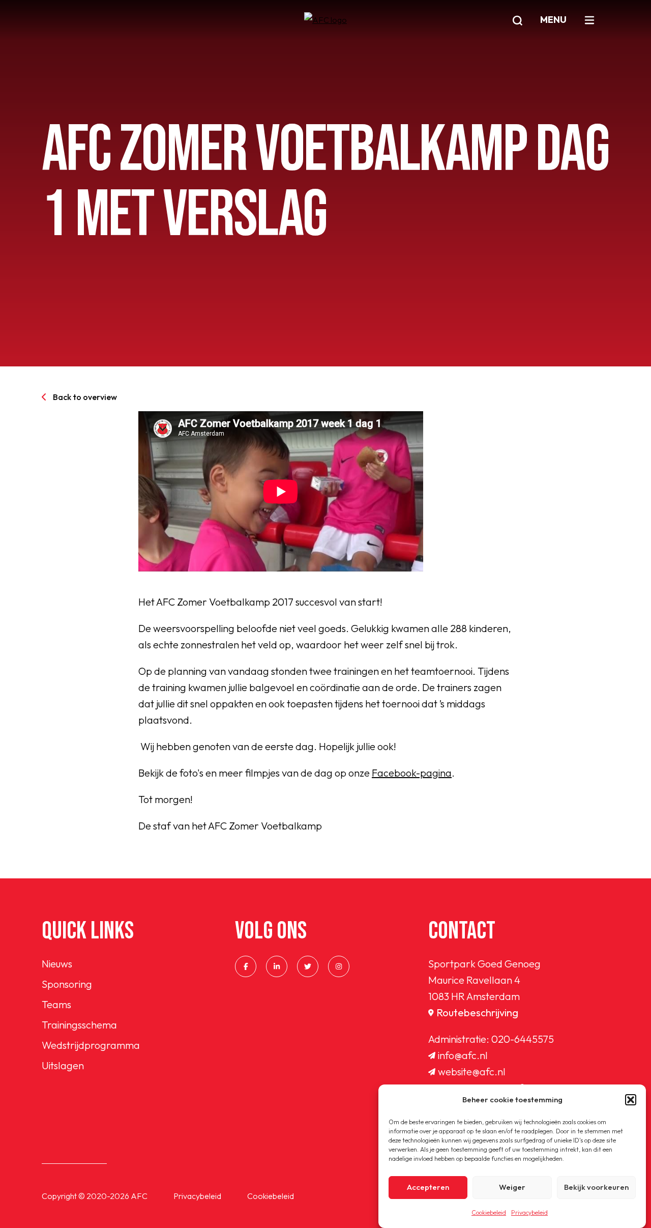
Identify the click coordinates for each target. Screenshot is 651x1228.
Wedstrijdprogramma (91, 1045)
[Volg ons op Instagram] (338, 966)
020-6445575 (522, 1039)
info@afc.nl (463, 1055)
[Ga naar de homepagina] (325, 32)
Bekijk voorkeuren (596, 1187)
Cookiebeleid (488, 1212)
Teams (56, 1004)
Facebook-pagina (412, 772)
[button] (631, 1100)
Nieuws (57, 963)
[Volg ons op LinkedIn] (276, 966)
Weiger (512, 1187)
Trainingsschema (79, 1024)
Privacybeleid (529, 1212)
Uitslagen (63, 1065)
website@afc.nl (472, 1071)
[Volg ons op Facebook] (245, 966)
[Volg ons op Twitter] (307, 966)
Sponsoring (67, 984)
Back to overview (85, 397)
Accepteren (428, 1187)
